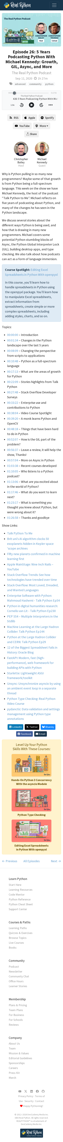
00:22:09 (12, 382)
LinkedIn (17, 726)
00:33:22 (12, 403)
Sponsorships (17, 1063)
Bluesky (49, 726)
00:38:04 (12, 413)
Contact (39, 1101)
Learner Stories (18, 986)
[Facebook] (37, 1091)
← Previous (9, 861)
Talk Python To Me (19, 533)
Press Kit (14, 1073)
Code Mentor (17, 894)
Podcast (14, 966)
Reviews (14, 1024)
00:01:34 (12, 340)
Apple (31, 118)
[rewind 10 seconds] (21, 105)
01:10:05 (12, 471)
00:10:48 (12, 361)
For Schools (16, 1020)
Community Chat (19, 976)
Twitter (33, 726)
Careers (13, 1068)
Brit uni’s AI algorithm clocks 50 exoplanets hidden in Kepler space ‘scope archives (30, 543)
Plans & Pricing (18, 1005)
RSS (16, 118)
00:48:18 (12, 429)
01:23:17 (12, 502)
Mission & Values (19, 1053)
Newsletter (15, 971)
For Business (16, 1015)
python (49, 84)
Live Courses (16, 943)
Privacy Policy (25, 1096)
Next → (56, 861)
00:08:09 (12, 351)
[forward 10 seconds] (41, 105)
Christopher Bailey (21, 160)
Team (12, 1048)
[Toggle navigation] (54, 5)
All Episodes (31, 861)
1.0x (12, 104)
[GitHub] (43, 1091)
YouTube (24, 126)
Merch (12, 1078)
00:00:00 (12, 335)
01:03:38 (12, 466)
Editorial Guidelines (20, 1058)
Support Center (18, 909)
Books (12, 947)
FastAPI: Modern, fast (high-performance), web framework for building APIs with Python (30, 662)
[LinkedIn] (31, 1091)
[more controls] (50, 105)
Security (29, 1101)
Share (33, 134)
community (35, 84)
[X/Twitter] (26, 1091)
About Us (14, 1043)
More (43, 126)
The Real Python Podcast (31, 72)
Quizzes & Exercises (20, 933)
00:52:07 (12, 439)
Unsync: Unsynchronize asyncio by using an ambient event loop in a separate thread (34, 688)
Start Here (15, 885)
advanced (20, 84)
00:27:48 (12, 392)
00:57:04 (12, 460)
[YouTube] (20, 1091)
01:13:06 (12, 482)
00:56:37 (12, 450)
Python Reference (20, 899)
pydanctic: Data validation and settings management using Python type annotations (33, 714)
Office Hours (16, 981)
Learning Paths (18, 928)
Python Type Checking (32, 815)
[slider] (14, 93)
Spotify (49, 118)
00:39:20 (12, 419)
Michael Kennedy (42, 160)
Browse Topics (17, 938)
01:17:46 (12, 492)
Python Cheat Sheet (21, 904)
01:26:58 (12, 518)
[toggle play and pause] (31, 105)
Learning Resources (20, 889)
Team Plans (16, 1010)
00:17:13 (12, 372)
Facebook (26, 733)
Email (42, 733)
